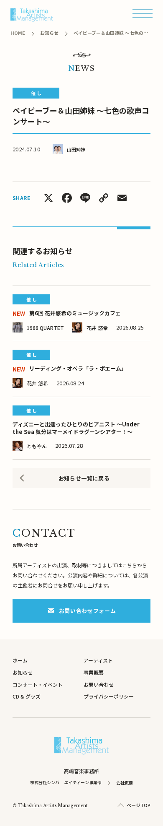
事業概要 (94, 672)
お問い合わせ (99, 684)
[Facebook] (67, 198)
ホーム (20, 660)
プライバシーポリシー (109, 696)
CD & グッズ (27, 696)
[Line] (85, 198)
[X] (48, 198)
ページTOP (138, 805)
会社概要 (124, 782)
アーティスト (98, 660)
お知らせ (23, 672)
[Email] (122, 198)
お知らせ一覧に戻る (84, 478)
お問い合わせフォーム (87, 611)
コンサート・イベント (38, 684)
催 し (36, 93)
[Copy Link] (103, 198)
